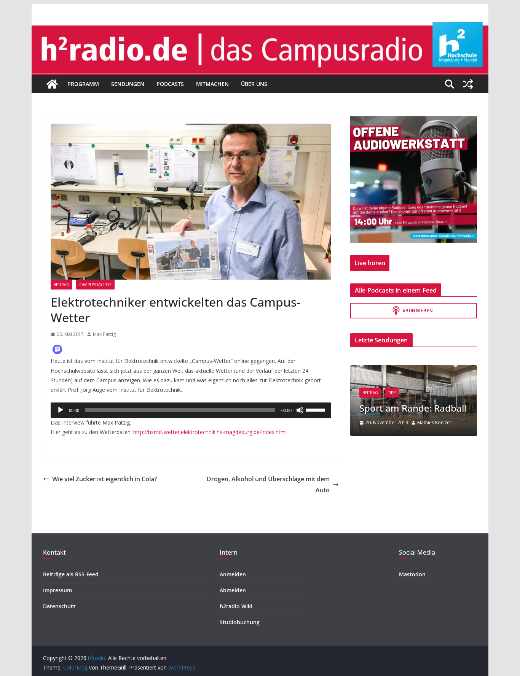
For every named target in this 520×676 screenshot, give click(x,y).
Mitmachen (212, 83)
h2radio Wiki (236, 606)
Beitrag (61, 284)
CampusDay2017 (95, 284)
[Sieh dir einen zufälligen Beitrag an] (468, 84)
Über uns (254, 83)
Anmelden (233, 574)
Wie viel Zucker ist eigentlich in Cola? (104, 479)
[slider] (316, 409)
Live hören (369, 263)
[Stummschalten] (300, 410)
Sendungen (127, 83)
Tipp (392, 392)
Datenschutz (59, 606)
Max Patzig (104, 334)
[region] (413, 179)
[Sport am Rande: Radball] (413, 370)
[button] (57, 349)
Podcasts (170, 83)
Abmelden (233, 590)
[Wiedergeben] (60, 410)
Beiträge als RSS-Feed (71, 574)
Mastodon (412, 574)
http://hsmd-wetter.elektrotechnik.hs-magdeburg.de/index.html (210, 432)
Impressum (57, 590)
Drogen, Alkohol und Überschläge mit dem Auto (268, 484)
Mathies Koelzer (434, 422)
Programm (83, 83)
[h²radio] (52, 84)
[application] (191, 410)
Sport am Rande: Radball (412, 408)
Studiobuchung (240, 622)
